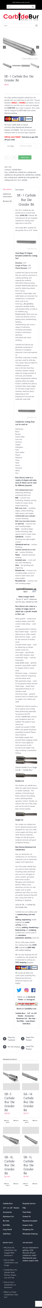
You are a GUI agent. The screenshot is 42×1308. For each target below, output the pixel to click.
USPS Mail (22, 110)
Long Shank (30, 1021)
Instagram (31, 999)
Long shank (19, 663)
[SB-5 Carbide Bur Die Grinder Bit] (11, 1077)
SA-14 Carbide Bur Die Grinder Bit (29, 1102)
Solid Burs (26, 1024)
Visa (13, 127)
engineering (26, 919)
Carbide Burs (17, 170)
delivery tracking (10, 113)
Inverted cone (20, 560)
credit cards (16, 125)
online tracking (25, 950)
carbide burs (26, 716)
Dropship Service (29, 1203)
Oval (17, 565)
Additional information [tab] (7, 195)
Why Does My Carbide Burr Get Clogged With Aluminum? (10, 1251)
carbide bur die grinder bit (14, 175)
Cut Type (10, 146)
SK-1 (25, 228)
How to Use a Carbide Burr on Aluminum (10, 1284)
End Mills (20, 1021)
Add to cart (25, 157)
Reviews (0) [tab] (7, 201)
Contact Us (27, 1216)
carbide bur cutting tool (27, 172)
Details (16, 1120)
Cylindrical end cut (22, 544)
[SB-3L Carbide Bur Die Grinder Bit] (11, 1140)
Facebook (31, 997)
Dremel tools (20, 314)
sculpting (32, 930)
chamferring (33, 927)
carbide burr (29, 175)
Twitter (20, 999)
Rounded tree (20, 581)
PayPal (16, 130)
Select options (7, 1121)
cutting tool (8, 180)
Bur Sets (32, 1018)
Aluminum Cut (21, 1018)
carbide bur (13, 172)
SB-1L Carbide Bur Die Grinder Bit (29, 1165)
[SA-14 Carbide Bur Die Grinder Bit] (30, 1077)
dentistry (28, 938)
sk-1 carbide (22, 180)
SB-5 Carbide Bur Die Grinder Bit (9, 1102)
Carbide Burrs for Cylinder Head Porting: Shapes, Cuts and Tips (10, 1274)
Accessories (29, 1016)
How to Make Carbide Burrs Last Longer (11, 1262)
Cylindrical (19, 537)
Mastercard (20, 127)
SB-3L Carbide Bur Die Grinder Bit (9, 1165)
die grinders (28, 304)
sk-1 (15, 180)
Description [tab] (7, 189)
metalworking (22, 914)
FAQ (24, 1208)
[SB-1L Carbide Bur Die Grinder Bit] (30, 1140)
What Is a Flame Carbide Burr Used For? (11, 1294)
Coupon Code (28, 1225)
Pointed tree (20, 570)
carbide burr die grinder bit (28, 177)
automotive (19, 938)
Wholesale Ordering (30, 1234)
